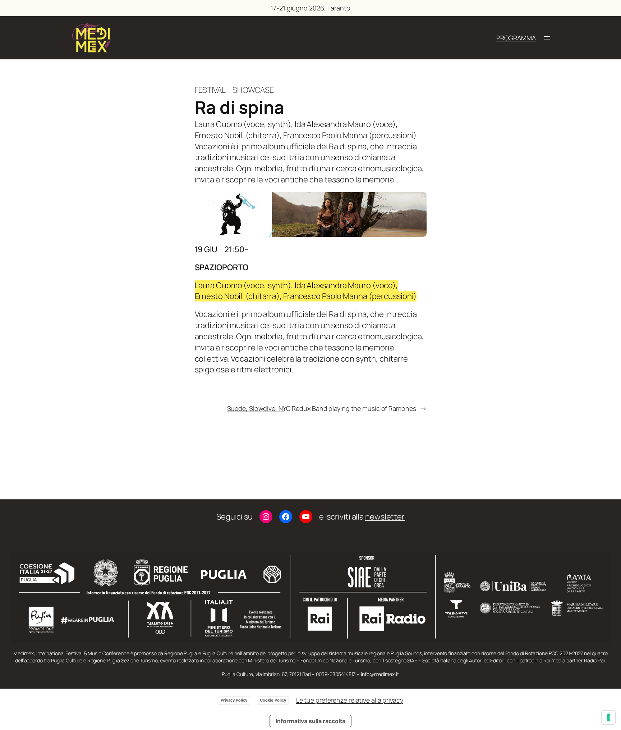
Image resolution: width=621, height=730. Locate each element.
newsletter (385, 516)
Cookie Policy (273, 700)
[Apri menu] (547, 37)
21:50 (234, 249)
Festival (210, 90)
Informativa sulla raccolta (310, 721)
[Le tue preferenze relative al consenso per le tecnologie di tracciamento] (608, 717)
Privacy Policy (234, 700)
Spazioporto (221, 267)
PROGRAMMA (516, 37)
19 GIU (206, 249)
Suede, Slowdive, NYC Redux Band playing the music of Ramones (321, 408)
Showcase (253, 90)
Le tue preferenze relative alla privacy (349, 700)
